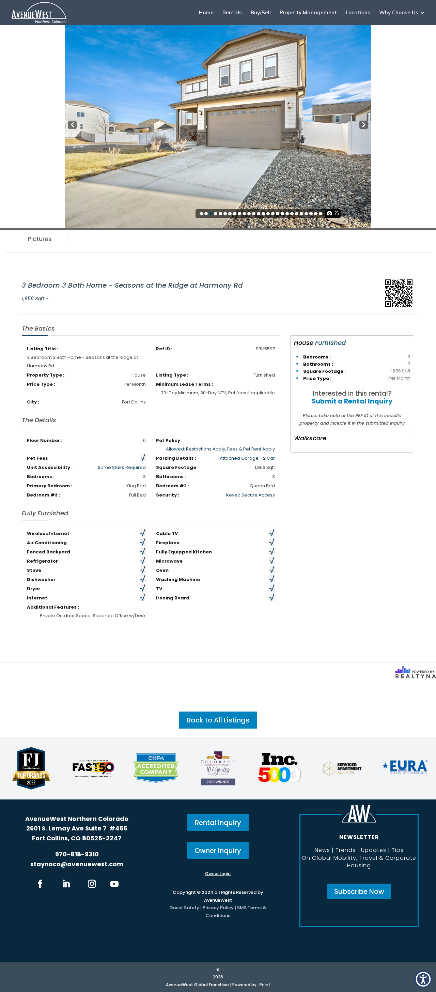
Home (206, 13)
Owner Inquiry (217, 850)
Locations (358, 13)
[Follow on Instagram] (92, 884)
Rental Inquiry (218, 822)
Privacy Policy (218, 907)
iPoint (264, 985)
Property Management (308, 13)
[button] (423, 979)
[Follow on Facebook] (40, 884)
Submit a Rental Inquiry (352, 401)
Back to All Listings (218, 720)
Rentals (232, 13)
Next (363, 125)
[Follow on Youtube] (114, 884)
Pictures (39, 239)
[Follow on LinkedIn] (66, 884)
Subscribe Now (359, 891)
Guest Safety (184, 907)
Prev (71, 125)
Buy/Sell (261, 13)
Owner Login (218, 873)
